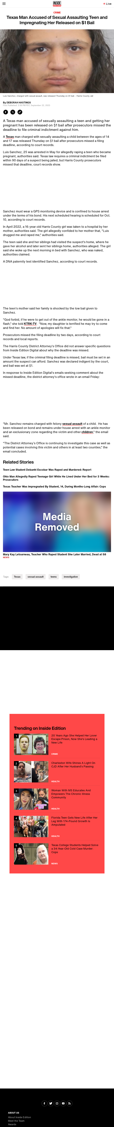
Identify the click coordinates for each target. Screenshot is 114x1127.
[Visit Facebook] (45, 1103)
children (87, 432)
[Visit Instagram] (57, 1103)
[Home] (57, 3)
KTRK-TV (30, 324)
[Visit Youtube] (63, 1103)
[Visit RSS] (69, 1103)
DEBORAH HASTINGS (19, 102)
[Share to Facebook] (5, 112)
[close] (111, 589)
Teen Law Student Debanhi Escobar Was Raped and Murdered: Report (47, 469)
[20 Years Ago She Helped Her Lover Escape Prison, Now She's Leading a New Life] (57, 744)
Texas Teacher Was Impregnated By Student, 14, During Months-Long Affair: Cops (54, 486)
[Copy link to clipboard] (20, 112)
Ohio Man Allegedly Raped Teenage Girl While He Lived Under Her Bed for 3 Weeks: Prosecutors (56, 478)
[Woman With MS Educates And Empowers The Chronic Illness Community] (57, 799)
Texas (10, 137)
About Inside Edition (19, 1117)
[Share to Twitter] (12, 112)
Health (55, 781)
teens (54, 576)
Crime (57, 12)
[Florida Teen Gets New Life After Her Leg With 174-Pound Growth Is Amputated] (57, 826)
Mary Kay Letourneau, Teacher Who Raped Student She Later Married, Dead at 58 (54, 554)
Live (109, 3)
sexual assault (72, 424)
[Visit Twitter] (51, 1103)
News (6, 557)
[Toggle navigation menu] (4, 4)
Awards (12, 1124)
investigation (71, 576)
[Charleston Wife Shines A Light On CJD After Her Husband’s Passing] (57, 771)
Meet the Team (16, 1121)
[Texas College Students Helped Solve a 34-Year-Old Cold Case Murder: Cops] (57, 854)
